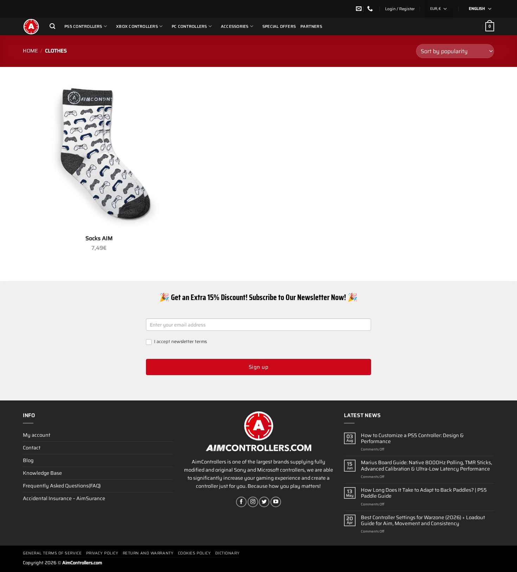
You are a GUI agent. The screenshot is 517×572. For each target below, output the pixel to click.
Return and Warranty (148, 553)
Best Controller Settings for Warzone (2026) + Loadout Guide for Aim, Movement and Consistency (423, 521)
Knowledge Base (42, 473)
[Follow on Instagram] (253, 502)
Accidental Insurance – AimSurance (64, 498)
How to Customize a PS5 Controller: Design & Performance (412, 439)
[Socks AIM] (99, 153)
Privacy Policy (102, 553)
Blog (28, 460)
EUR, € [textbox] (435, 9)
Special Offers (279, 26)
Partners (311, 26)
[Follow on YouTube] (275, 502)
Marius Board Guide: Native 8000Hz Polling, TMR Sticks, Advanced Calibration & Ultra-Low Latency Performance (426, 466)
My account (36, 435)
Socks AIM (99, 238)
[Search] (52, 26)
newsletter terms (189, 341)
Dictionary (227, 553)
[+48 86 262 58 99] (371, 9)
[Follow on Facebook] (241, 502)
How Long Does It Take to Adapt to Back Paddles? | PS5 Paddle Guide (424, 493)
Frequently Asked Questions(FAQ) (62, 486)
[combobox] (439, 9)
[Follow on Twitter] (264, 502)
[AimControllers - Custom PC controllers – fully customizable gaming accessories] (31, 26)
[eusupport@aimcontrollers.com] (359, 9)
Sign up (258, 367)
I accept (180, 342)
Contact (31, 448)
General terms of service (52, 553)
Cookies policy (194, 553)
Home (30, 51)
